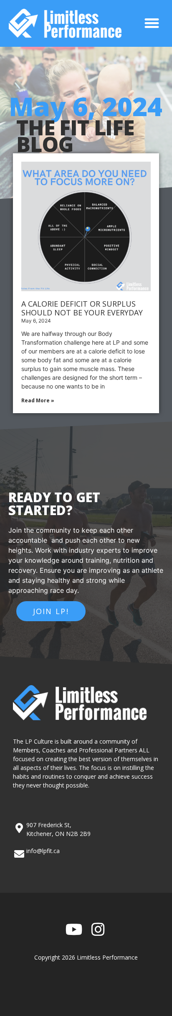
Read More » (37, 400)
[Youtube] (74, 929)
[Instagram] (98, 929)
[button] (152, 23)
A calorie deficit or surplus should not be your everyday (82, 308)
